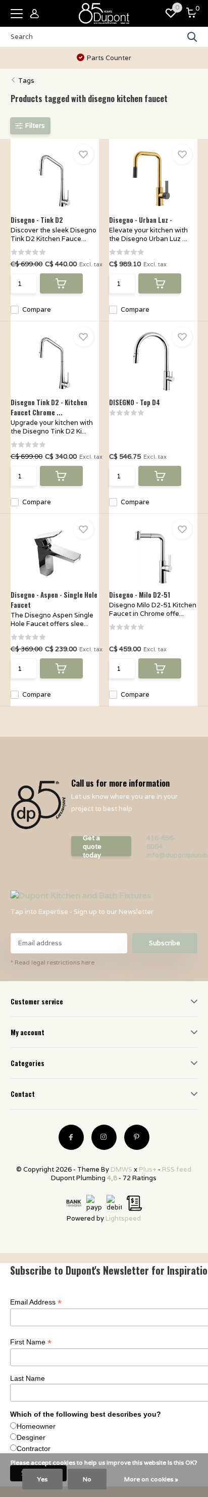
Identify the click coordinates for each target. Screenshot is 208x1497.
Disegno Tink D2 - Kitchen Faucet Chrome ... (49, 407)
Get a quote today (92, 846)
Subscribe (164, 943)
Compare (36, 309)
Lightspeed (123, 1218)
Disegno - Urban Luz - (140, 220)
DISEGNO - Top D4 (134, 402)
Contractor (33, 1448)
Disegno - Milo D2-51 (139, 595)
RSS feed (176, 1169)
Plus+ (148, 1169)
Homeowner (36, 1426)
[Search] (192, 37)
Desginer (31, 1437)
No (87, 1479)
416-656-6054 (161, 842)
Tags (26, 80)
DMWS (121, 1169)
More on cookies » (151, 1479)
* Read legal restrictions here (52, 962)
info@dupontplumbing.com (168, 855)
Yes (42, 1479)
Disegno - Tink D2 (37, 220)
